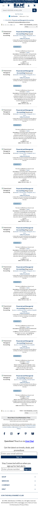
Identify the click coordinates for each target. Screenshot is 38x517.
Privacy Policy (24, 505)
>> (14, 24)
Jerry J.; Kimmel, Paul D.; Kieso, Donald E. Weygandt (25, 345)
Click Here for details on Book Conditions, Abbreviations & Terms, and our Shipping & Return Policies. (19, 427)
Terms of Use (32, 502)
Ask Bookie (14, 16)
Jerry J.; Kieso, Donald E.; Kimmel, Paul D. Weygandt (25, 380)
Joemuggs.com (22, 502)
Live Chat (29, 441)
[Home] (19, 6)
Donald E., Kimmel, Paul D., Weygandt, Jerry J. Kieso (25, 36)
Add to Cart (17, 47)
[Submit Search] (34, 10)
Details (28, 52)
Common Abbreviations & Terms (22, 22)
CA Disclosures (14, 505)
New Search (11, 22)
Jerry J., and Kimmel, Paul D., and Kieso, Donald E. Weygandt (25, 310)
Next (11, 24)
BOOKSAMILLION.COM (9, 502)
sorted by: (35, 24)
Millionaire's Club (24, 16)
